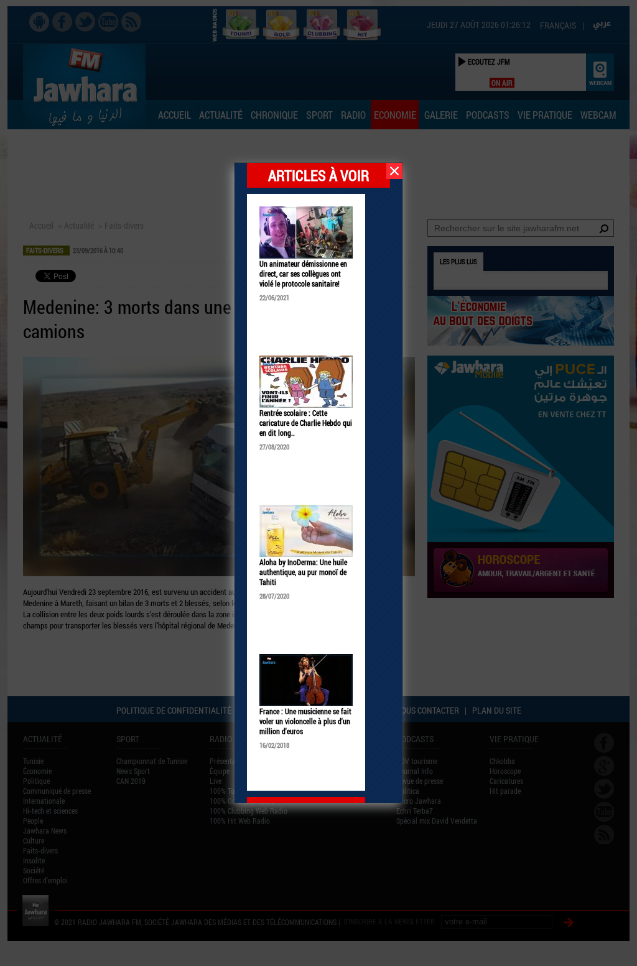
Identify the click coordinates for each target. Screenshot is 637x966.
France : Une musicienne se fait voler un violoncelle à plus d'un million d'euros (305, 721)
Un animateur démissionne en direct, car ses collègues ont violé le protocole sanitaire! (303, 273)
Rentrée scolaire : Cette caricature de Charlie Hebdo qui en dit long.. (305, 423)
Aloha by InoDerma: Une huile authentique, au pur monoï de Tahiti (303, 572)
